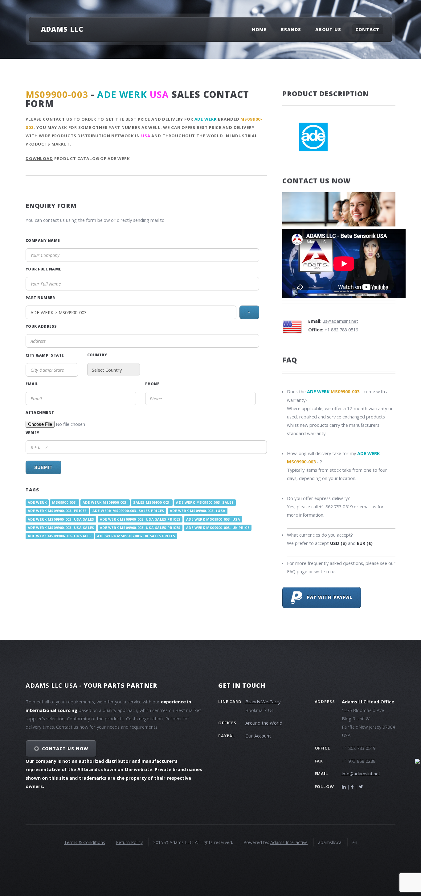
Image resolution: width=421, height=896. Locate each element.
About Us (328, 29)
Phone (152, 383)
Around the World (263, 723)
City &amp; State (45, 355)
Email (32, 383)
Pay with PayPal (327, 597)
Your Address (41, 326)
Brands (291, 29)
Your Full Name (43, 268)
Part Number (40, 297)
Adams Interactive (289, 842)
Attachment (40, 412)
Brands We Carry (262, 701)
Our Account (258, 736)
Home (259, 29)
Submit (43, 467)
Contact (367, 29)
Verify (32, 432)
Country (97, 354)
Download (39, 158)
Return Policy (129, 842)
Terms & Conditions (84, 842)
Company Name (43, 240)
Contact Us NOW (65, 748)
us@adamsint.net (340, 321)
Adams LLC (62, 29)
